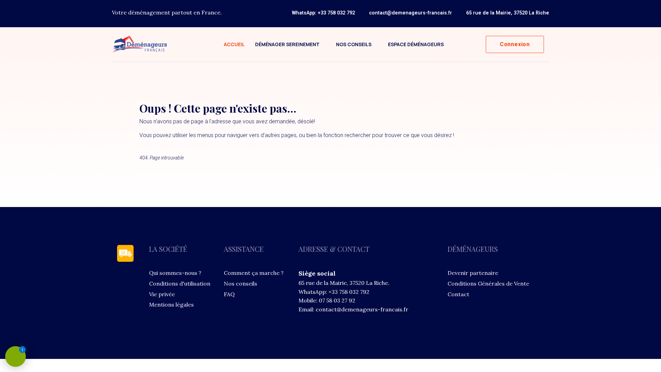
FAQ (229, 294)
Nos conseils (353, 44)
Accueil (234, 44)
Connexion (515, 44)
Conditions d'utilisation (179, 283)
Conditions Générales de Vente (488, 283)
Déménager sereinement (287, 44)
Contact (458, 294)
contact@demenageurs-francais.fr (410, 13)
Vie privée (162, 294)
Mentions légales (171, 304)
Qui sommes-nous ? (175, 272)
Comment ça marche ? (254, 272)
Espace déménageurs (416, 44)
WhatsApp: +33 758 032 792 (323, 13)
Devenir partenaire (473, 272)
